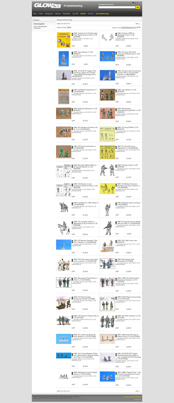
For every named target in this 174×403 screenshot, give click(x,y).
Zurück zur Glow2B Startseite (132, 396)
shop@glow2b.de (77, 398)
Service (90, 14)
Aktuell (83, 14)
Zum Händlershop (102, 14)
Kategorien (49, 14)
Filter (41, 14)
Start (35, 14)
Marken (58, 14)
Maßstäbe (66, 14)
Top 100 (75, 14)
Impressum (137, 399)
